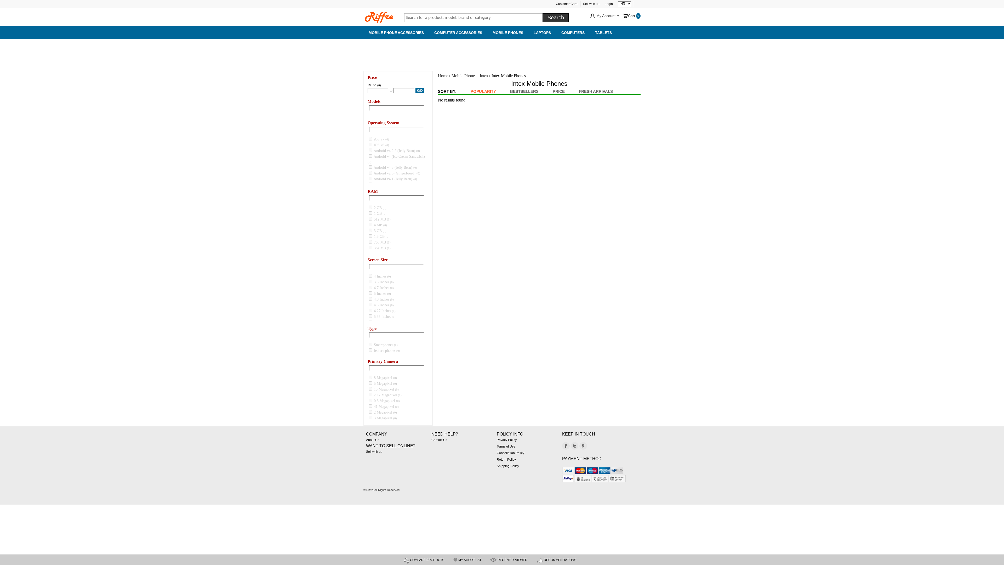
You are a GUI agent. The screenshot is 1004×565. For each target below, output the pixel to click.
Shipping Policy (508, 466)
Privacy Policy (507, 440)
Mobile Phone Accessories (396, 33)
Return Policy (506, 459)
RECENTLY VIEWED (512, 560)
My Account (606, 16)
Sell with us (591, 4)
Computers (573, 33)
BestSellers (524, 91)
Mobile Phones (508, 33)
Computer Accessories (458, 33)
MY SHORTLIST (469, 560)
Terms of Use (506, 446)
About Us (372, 440)
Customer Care (567, 4)
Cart (632, 16)
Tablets (603, 33)
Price (559, 91)
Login (609, 4)
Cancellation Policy (510, 453)
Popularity (483, 91)
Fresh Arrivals (596, 91)
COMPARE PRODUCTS (427, 560)
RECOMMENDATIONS (560, 560)
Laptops (542, 33)
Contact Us (439, 440)
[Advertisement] (502, 52)
